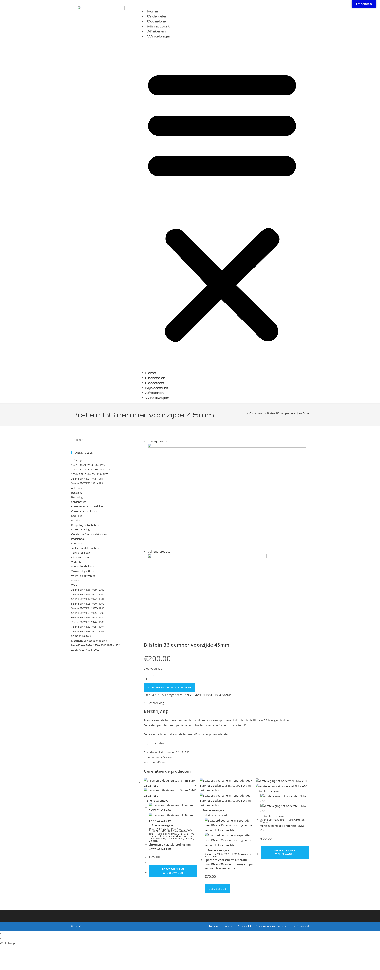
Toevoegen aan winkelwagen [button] (173, 871)
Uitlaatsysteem (157, 838)
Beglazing (76, 492)
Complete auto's (81, 636)
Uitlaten (188, 838)
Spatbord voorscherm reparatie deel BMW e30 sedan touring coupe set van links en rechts (229, 864)
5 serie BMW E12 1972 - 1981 (179, 833)
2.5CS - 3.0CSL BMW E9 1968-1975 (90, 469)
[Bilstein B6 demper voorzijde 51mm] (207, 593)
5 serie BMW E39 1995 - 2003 (87, 613)
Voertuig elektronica (83, 576)
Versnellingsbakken (82, 566)
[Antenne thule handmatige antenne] (227, 496)
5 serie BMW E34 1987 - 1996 (87, 608)
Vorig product (160, 441)
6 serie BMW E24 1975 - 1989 (87, 617)
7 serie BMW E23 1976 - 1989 (87, 622)
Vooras (226, 695)
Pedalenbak (78, 539)
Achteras (299, 819)
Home (152, 11)
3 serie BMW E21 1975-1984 (170, 830)
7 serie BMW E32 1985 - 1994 (87, 626)
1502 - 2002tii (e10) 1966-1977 (166, 829)
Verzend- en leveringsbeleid (293, 926)
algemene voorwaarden (221, 926)
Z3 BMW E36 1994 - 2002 (85, 649)
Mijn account (158, 26)
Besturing (77, 497)
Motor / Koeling (80, 529)
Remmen (76, 543)
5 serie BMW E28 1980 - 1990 (87, 603)
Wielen (75, 585)
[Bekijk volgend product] (172, 551)
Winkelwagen (159, 36)
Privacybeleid (245, 926)
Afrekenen (156, 31)
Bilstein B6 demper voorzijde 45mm (288, 413)
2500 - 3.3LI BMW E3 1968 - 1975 (89, 474)
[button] (222, 204)
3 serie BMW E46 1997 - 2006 (87, 594)
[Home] (245, 413)
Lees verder (217, 889)
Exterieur (154, 836)
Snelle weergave (157, 800)
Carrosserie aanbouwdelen (87, 506)
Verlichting (77, 562)
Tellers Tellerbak (80, 552)
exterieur (176, 836)
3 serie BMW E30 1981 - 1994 (202, 695)
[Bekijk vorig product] (149, 441)
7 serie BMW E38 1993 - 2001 (87, 631)
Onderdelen (157, 16)
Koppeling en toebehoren (86, 525)
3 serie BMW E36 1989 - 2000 (87, 589)
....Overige (77, 460)
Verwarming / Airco (82, 571)
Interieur (76, 520)
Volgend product (159, 551)
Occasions (156, 21)
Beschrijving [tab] (156, 703)
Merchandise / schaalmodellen (89, 640)
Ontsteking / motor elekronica (89, 534)
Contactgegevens (265, 926)
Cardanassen (78, 502)
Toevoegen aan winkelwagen (169, 687)
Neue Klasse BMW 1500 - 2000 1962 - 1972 (95, 645)
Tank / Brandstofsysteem (85, 548)
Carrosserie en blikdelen (85, 511)
